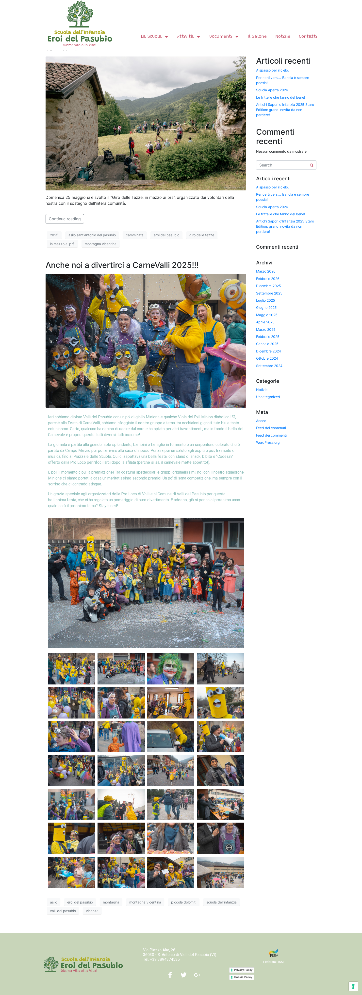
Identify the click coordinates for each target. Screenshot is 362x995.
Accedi (261, 421)
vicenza (92, 911)
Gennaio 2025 (267, 344)
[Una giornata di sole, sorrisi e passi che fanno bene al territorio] (146, 123)
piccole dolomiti (183, 902)
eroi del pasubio (166, 235)
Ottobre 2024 (267, 358)
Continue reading (65, 218)
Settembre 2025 (269, 293)
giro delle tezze (201, 235)
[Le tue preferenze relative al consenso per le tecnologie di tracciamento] (353, 986)
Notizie (282, 37)
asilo (53, 902)
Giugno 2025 (266, 307)
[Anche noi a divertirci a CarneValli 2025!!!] (146, 340)
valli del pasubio (63, 911)
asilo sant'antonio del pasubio (92, 235)
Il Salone (257, 37)
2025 (54, 235)
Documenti (220, 37)
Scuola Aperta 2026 (272, 90)
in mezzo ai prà (62, 244)
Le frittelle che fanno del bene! (280, 97)
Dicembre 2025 (268, 286)
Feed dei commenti (271, 435)
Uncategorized (268, 397)
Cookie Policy (243, 977)
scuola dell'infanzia (221, 902)
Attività (185, 37)
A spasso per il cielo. (272, 70)
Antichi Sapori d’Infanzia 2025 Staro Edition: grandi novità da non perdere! (285, 109)
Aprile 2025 (265, 322)
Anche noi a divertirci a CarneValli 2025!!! (122, 265)
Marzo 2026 (266, 271)
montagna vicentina (100, 244)
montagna (111, 902)
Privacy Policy (243, 970)
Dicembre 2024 (268, 351)
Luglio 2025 (265, 300)
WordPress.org (268, 442)
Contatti (308, 37)
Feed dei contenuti (271, 428)
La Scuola (151, 37)
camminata (135, 235)
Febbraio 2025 (268, 336)
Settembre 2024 (269, 366)
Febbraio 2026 (268, 278)
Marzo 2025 (266, 329)
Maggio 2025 (267, 315)
